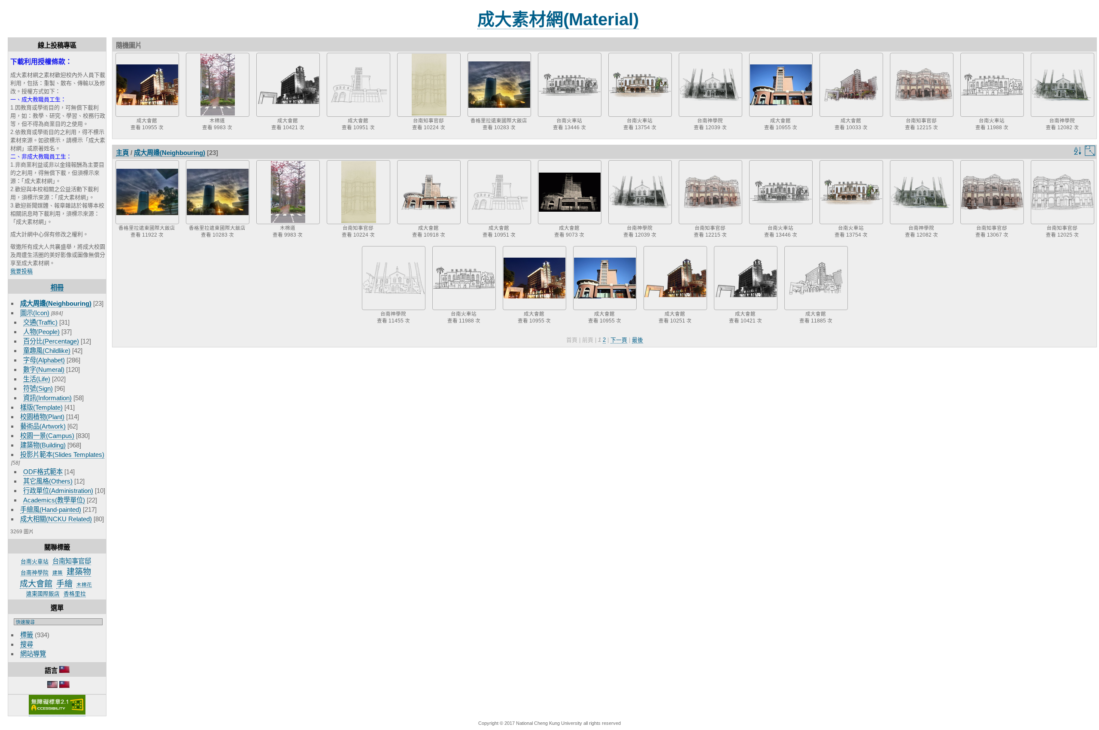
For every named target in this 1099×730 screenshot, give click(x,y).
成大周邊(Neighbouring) (55, 303)
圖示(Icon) (34, 312)
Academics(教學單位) (54, 500)
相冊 (57, 287)
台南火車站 (35, 561)
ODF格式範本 (43, 471)
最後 (637, 340)
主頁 (122, 152)
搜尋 (26, 644)
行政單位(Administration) (58, 490)
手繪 (64, 583)
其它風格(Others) (48, 481)
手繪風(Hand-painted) (50, 509)
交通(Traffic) (40, 322)
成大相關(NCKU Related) (56, 519)
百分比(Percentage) (51, 341)
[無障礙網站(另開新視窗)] (57, 712)
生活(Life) (36, 379)
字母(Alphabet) (44, 360)
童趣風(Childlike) (46, 350)
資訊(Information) (47, 398)
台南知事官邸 (71, 561)
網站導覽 (33, 653)
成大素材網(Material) (558, 19)
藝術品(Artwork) (43, 426)
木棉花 (84, 584)
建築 (57, 572)
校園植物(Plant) (42, 416)
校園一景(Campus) (47, 435)
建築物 (79, 571)
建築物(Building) (43, 445)
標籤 (26, 635)
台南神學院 (35, 572)
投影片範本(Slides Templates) (62, 454)
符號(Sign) (38, 388)
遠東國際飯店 (43, 593)
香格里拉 (75, 593)
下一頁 (618, 340)
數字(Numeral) (43, 369)
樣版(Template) (41, 407)
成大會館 (36, 583)
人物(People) (41, 331)
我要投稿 (21, 271)
